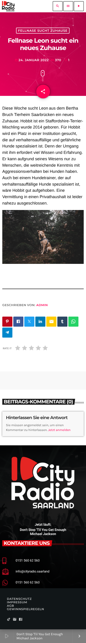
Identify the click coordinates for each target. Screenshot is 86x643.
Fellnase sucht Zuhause (43, 31)
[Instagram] (15, 619)
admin (42, 305)
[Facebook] (20, 619)
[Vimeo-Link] (8, 6)
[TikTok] (9, 619)
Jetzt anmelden (59, 430)
